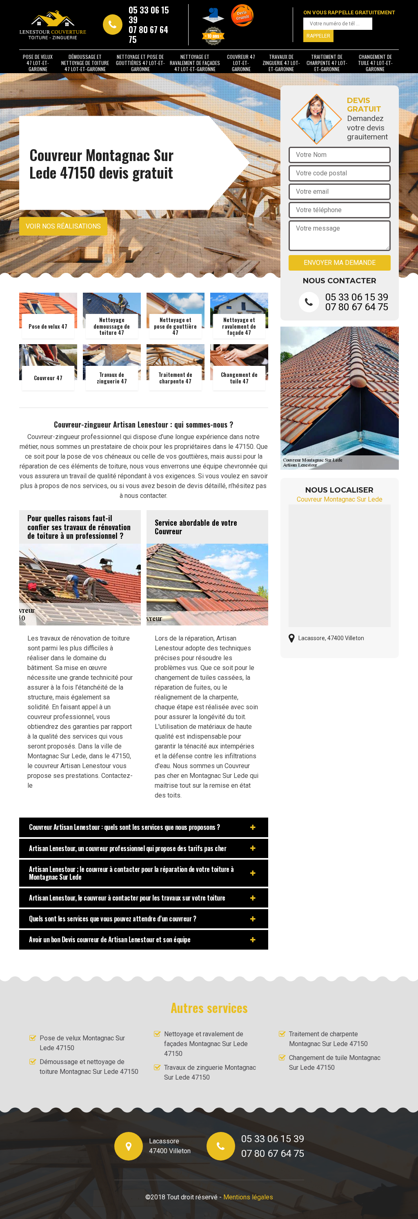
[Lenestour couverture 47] (53, 24)
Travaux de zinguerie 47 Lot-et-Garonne (281, 62)
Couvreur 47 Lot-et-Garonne (241, 62)
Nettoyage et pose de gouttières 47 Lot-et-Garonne (140, 62)
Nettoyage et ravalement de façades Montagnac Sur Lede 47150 (206, 1044)
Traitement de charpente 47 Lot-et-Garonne (327, 62)
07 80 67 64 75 (148, 34)
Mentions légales (248, 1197)
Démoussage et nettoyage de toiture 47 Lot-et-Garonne (85, 62)
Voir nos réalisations (63, 226)
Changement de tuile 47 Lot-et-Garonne (375, 62)
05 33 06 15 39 (149, 15)
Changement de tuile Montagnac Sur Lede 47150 (334, 1062)
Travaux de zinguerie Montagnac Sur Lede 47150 (210, 1072)
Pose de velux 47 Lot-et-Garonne (38, 62)
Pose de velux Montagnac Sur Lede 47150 (82, 1043)
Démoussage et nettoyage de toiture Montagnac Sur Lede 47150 (89, 1067)
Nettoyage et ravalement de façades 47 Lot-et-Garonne (195, 62)
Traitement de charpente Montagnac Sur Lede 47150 (328, 1039)
